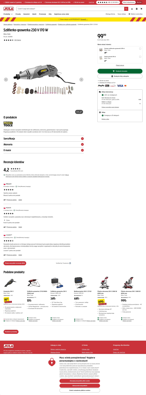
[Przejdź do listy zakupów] (137, 9)
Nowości (26, 14)
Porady (18, 14)
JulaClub (91, 2)
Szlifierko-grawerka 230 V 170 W (88, 24)
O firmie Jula (85, 349)
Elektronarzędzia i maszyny (36, 24)
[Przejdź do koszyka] (141, 9)
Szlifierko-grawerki (51, 24)
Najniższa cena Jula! (61, 14)
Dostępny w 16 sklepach (104, 320)
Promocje (42, 14)
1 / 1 (78, 112)
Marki (34, 14)
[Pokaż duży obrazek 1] (43, 79)
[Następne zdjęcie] (81, 80)
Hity (50, 14)
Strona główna (8, 24)
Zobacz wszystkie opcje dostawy (110, 107)
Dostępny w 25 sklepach (57, 320)
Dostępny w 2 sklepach (85, 320)
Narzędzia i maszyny (20, 24)
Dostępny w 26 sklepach (34, 320)
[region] (73, 374)
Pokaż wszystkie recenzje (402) (15, 263)
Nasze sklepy (122, 14)
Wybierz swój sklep (136, 14)
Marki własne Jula (87, 352)
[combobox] (72, 9)
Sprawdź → (84, 19)
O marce (7, 150)
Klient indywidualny (129, 2)
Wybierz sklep (105, 119)
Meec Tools (7, 34)
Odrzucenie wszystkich (79, 385)
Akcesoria (8, 144)
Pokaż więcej (120, 65)
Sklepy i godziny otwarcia (58, 349)
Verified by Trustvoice (62, 263)
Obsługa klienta (110, 14)
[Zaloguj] (132, 9)
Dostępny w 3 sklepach (15, 320)
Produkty (7, 14)
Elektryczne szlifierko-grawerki (67, 24)
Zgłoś (20, 200)
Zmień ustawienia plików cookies (79, 390)
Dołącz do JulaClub (119, 352)
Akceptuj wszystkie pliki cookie (80, 381)
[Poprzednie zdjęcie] (6, 80)
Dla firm (139, 2)
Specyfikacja (9, 138)
